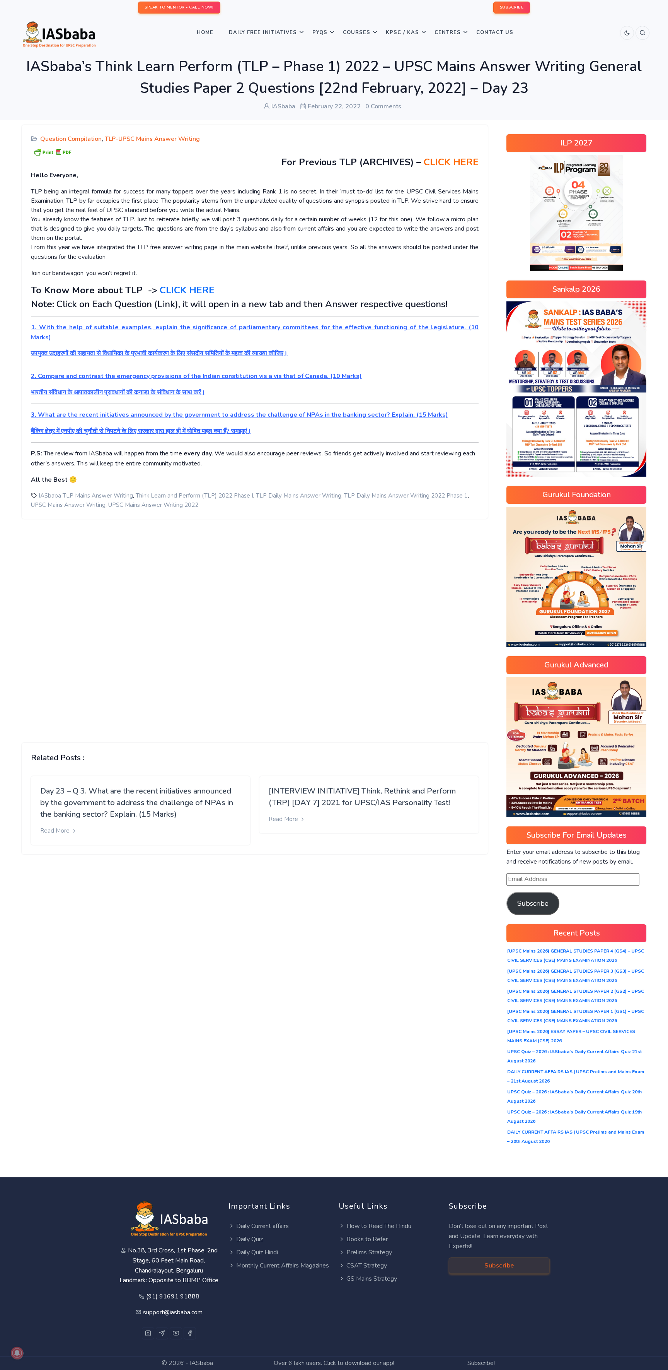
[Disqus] (255, 625)
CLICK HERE (451, 162)
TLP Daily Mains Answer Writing (298, 495)
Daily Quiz (249, 1239)
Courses (356, 32)
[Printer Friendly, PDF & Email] (52, 151)
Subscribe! (481, 1363)
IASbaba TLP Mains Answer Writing (86, 495)
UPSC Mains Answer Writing (68, 505)
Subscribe (533, 903)
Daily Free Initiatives (263, 32)
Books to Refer (367, 1239)
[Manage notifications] (17, 1353)
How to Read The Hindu (378, 1226)
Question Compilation (71, 139)
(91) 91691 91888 (172, 1296)
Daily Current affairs (262, 1226)
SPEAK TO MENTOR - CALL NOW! (179, 7)
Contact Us (494, 32)
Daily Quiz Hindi (257, 1252)
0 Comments (383, 106)
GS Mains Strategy (371, 1278)
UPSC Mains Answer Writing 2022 (153, 505)
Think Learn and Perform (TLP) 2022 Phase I (194, 495)
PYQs (319, 32)
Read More (55, 831)
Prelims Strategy (369, 1252)
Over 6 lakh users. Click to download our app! (334, 1363)
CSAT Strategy (366, 1265)
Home (205, 32)
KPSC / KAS (402, 32)
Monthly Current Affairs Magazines (282, 1265)
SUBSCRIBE (512, 7)
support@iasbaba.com (173, 1312)
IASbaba (201, 1363)
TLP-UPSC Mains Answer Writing (152, 139)
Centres (448, 32)
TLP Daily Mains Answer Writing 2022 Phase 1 (406, 495)
